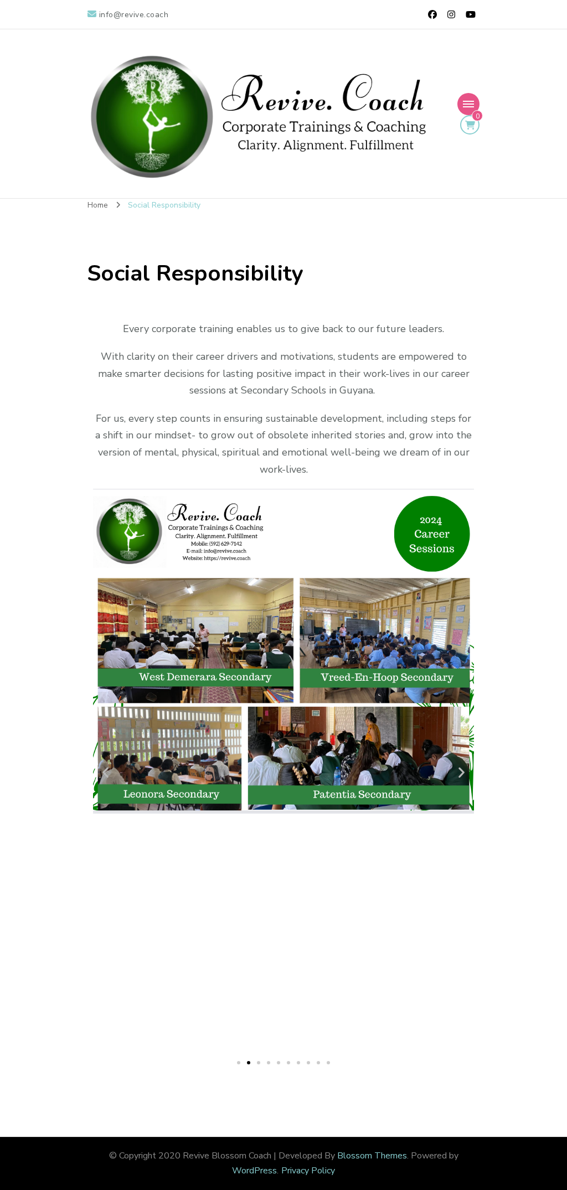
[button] (105, 772)
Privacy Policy (308, 1171)
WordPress (254, 1171)
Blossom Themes (372, 1156)
